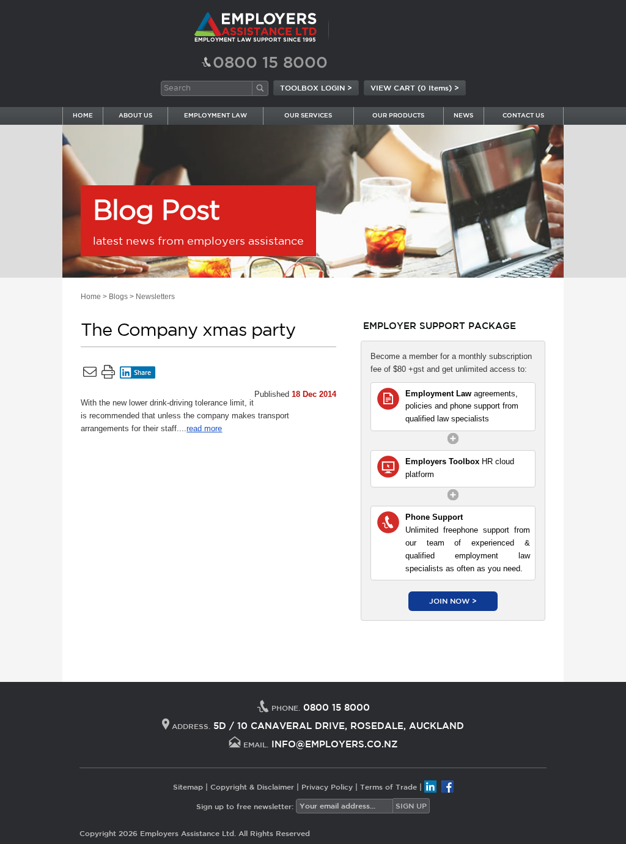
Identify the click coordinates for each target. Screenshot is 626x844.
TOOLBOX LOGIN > (316, 87)
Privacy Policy (327, 786)
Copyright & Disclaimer (252, 786)
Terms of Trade (388, 786)
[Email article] (90, 374)
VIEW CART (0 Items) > (414, 87)
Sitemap (188, 786)
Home (91, 296)
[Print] (108, 374)
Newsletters (155, 296)
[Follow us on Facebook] (447, 786)
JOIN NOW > (453, 600)
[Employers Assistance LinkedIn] (430, 786)
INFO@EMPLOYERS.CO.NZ (334, 744)
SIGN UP (411, 805)
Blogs (118, 296)
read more (204, 428)
